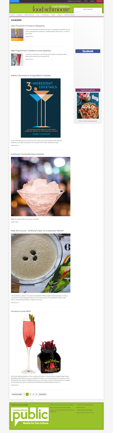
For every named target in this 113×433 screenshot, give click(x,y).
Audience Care (81, 407)
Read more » (29, 36)
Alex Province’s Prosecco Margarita (28, 26)
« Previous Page (17, 394)
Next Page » (42, 394)
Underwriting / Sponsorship (84, 410)
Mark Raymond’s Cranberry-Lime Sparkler (31, 51)
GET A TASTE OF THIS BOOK (88, 121)
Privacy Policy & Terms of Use (85, 412)
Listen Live (14, 1)
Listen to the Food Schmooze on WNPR (62, 405)
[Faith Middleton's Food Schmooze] (39, 8)
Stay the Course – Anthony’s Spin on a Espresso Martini (37, 231)
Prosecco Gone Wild (20, 311)
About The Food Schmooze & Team (60, 407)
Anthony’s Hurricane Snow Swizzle (27, 154)
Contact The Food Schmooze (85, 405)
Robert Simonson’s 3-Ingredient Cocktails (31, 75)
